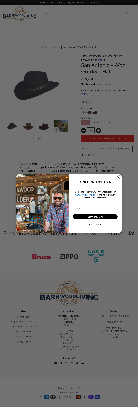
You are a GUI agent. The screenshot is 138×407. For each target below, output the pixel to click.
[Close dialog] (118, 177)
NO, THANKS (95, 225)
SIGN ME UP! (95, 216)
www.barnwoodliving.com (86, 194)
